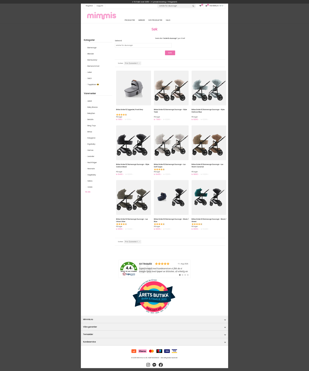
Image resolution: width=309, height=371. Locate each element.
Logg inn (100, 6)
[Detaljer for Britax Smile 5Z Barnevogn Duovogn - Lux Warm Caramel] (209, 142)
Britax (90, 132)
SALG (90, 78)
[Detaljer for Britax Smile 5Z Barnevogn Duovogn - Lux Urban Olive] (133, 197)
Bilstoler (91, 54)
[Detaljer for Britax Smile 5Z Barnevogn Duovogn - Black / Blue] (171, 197)
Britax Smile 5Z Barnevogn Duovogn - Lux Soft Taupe (170, 165)
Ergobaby (91, 144)
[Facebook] (161, 365)
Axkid (90, 101)
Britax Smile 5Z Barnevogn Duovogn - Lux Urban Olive (132, 220)
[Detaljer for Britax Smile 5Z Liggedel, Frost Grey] (133, 88)
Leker (90, 72)
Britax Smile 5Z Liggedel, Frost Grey (129, 109)
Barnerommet (93, 66)
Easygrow (91, 138)
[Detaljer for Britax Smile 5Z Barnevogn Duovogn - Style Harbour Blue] (209, 88)
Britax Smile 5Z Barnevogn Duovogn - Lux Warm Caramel (207, 165)
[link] (154, 269)
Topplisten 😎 (93, 84)
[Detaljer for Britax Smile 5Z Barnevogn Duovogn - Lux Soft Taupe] (171, 142)
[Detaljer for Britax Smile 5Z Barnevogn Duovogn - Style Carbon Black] (133, 142)
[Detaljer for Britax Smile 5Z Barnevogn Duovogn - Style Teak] (171, 88)
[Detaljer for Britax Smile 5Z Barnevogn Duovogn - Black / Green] (209, 197)
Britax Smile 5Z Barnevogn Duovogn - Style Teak (170, 110)
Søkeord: (118, 40)
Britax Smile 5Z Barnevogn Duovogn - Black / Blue (171, 220)
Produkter (130, 20)
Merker (141, 20)
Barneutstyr (92, 60)
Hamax (90, 150)
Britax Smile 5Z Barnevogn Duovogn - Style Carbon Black (132, 165)
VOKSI (90, 187)
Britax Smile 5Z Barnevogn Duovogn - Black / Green (209, 220)
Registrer (89, 6)
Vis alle (87, 192)
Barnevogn (92, 47)
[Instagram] (148, 365)
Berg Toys (92, 125)
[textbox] (174, 6)
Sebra (90, 181)
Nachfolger (92, 162)
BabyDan (91, 113)
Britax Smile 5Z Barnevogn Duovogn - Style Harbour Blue (208, 110)
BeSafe (90, 119)
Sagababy (92, 175)
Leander (91, 156)
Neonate (91, 168)
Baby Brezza (93, 107)
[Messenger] (154, 365)
